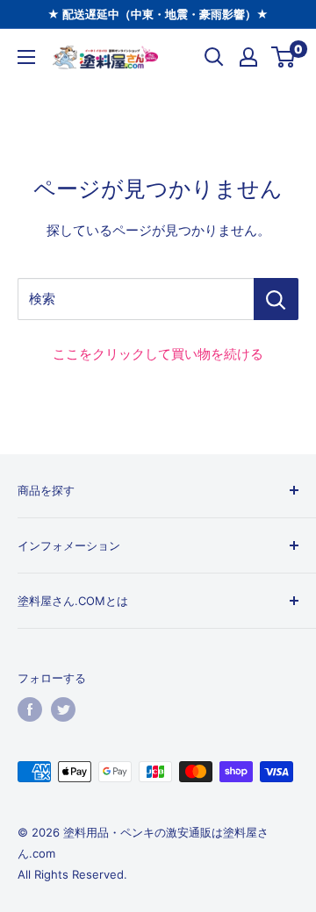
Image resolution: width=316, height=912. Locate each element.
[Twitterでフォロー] (63, 709)
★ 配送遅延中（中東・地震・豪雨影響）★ (158, 14)
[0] (284, 57)
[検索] (276, 299)
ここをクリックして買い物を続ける (158, 354)
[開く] (214, 57)
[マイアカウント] (248, 57)
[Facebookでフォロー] (30, 709)
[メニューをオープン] (26, 57)
